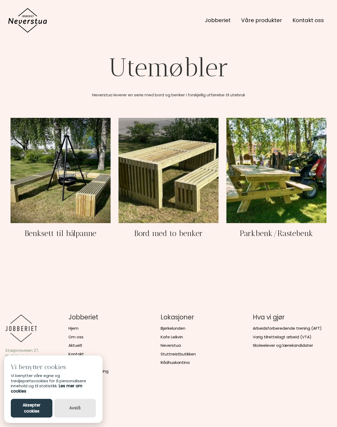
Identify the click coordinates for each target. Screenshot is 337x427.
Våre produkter (261, 20)
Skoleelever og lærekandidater (283, 345)
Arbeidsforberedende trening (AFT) (287, 328)
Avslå (75, 408)
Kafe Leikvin (172, 337)
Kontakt (76, 354)
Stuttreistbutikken (178, 354)
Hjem (73, 328)
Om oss (75, 337)
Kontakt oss (308, 20)
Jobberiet (218, 20)
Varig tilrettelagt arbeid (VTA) (282, 337)
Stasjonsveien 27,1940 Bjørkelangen (22, 353)
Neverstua (171, 345)
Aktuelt (75, 345)
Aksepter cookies (32, 408)
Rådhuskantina (175, 362)
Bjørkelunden (173, 328)
